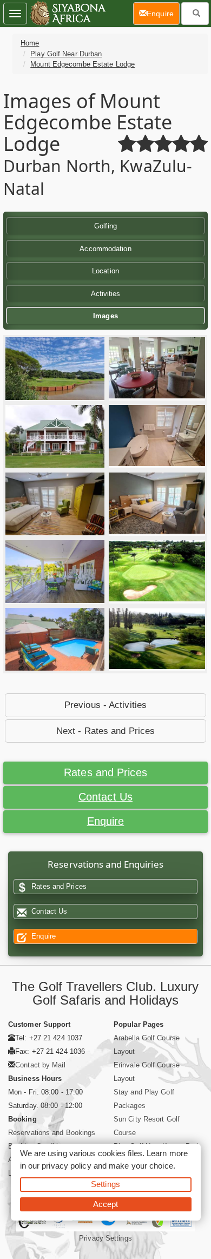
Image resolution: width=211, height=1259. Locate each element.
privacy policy (66, 1165)
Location (105, 271)
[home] (67, 13)
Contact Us (105, 797)
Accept (105, 1204)
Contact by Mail (40, 1065)
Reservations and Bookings (52, 1133)
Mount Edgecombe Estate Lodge (82, 64)
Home (30, 43)
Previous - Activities (105, 705)
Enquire (105, 821)
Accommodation (105, 249)
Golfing (105, 226)
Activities (106, 294)
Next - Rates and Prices (105, 731)
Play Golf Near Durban (66, 54)
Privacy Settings (105, 1238)
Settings (105, 1184)
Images (105, 316)
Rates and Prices (105, 772)
